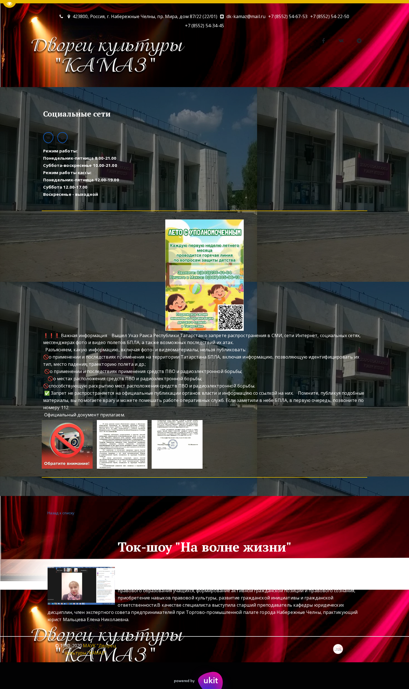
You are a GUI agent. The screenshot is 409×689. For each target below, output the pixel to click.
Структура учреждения (368, 71)
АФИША (66, 71)
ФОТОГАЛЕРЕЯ (184, 71)
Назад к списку (60, 512)
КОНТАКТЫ (144, 71)
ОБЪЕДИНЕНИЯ (104, 71)
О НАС (34, 71)
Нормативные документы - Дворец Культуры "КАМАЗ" (272, 71)
